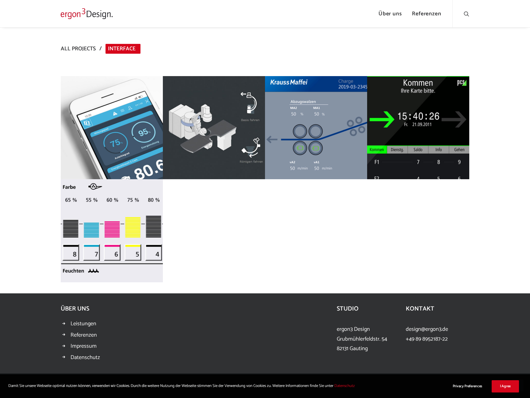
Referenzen (426, 13)
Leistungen (83, 323)
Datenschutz (85, 357)
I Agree (505, 386)
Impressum (84, 346)
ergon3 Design (353, 329)
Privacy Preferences (467, 386)
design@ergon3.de (427, 329)
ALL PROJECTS (78, 48)
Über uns (390, 13)
